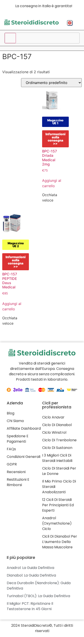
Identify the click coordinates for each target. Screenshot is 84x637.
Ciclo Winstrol (54, 432)
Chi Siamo (15, 420)
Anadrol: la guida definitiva (30, 567)
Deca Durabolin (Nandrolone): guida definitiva (39, 585)
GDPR (12, 464)
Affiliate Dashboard (24, 428)
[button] (77, 23)
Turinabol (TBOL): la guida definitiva (38, 595)
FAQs (11, 449)
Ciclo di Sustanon (57, 447)
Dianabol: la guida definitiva (31, 575)
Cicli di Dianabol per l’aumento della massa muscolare (59, 542)
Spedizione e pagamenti (17, 438)
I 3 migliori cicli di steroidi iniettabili (57, 458)
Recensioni (16, 471)
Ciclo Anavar (53, 417)
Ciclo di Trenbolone (59, 440)
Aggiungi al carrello (51, 183)
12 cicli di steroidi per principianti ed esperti (58, 505)
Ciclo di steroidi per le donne (59, 471)
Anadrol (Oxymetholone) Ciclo (57, 523)
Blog (10, 413)
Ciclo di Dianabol (57, 424)
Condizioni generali (23, 456)
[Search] (10, 38)
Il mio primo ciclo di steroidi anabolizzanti (59, 487)
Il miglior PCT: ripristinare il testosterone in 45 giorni (30, 606)
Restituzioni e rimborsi (18, 482)
